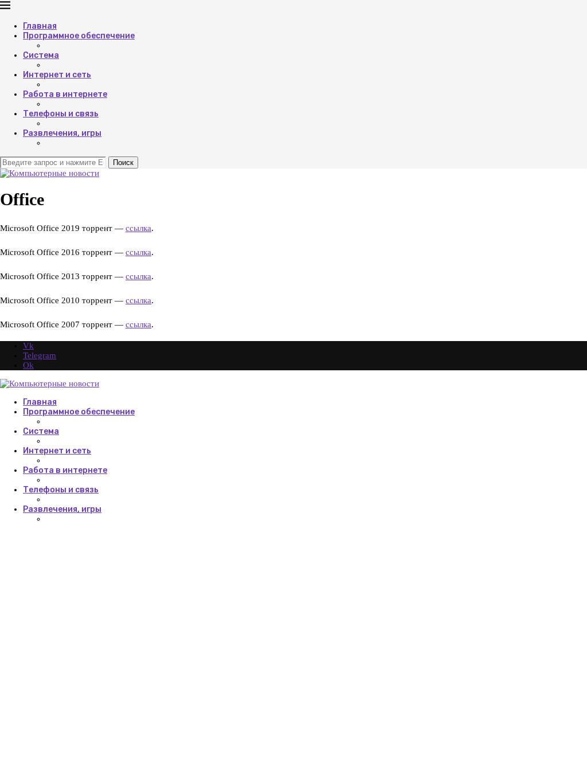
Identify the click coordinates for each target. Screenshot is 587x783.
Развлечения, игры (62, 133)
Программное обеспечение (79, 36)
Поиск (123, 162)
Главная (40, 26)
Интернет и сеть (57, 75)
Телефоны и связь (61, 114)
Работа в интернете (65, 94)
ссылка (138, 228)
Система (41, 55)
